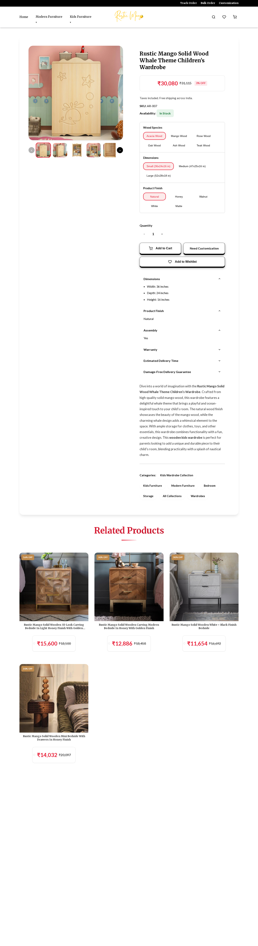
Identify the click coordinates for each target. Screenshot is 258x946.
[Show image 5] (110, 150)
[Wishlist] (224, 17)
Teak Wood (203, 145)
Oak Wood (154, 145)
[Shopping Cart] (235, 17)
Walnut (203, 196)
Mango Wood (179, 135)
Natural (154, 196)
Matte (178, 206)
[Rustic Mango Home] (129, 16)
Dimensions (150, 157)
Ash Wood (179, 145)
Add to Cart (164, 248)
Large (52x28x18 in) (159, 175)
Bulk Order (208, 3)
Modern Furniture (49, 17)
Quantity (146, 225)
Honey (179, 196)
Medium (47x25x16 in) (192, 166)
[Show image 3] (76, 150)
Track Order (188, 3)
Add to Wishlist (186, 261)
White (154, 206)
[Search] (213, 17)
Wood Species (152, 127)
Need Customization (204, 248)
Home (23, 17)
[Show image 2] (60, 150)
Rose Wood (204, 135)
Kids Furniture (80, 17)
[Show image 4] (93, 150)
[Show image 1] (43, 150)
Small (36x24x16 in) (158, 166)
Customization (229, 3)
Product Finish (152, 188)
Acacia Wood (154, 135)
